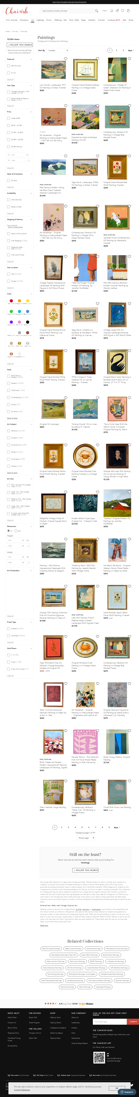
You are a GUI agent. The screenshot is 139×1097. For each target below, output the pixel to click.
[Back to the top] (133, 1082)
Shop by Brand (55, 1023)
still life (79, 909)
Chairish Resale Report (80, 1043)
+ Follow (20, 45)
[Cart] (128, 11)
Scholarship (76, 1038)
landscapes (96, 909)
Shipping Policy (13, 1033)
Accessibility (12, 1046)
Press (73, 1033)
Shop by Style (55, 1017)
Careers (74, 1028)
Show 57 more (12, 418)
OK (117, 1088)
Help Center (12, 1017)
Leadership (76, 1023)
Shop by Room (55, 1038)
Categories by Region (58, 1028)
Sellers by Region (56, 1033)
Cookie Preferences (22, 1089)
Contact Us (12, 1023)
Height (10, 535)
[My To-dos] (112, 11)
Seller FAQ (33, 1038)
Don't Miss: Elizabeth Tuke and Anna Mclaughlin (69, 2)
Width (9, 552)
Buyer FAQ (33, 1017)
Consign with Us (35, 1033)
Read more (44, 925)
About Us (75, 1017)
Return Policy (12, 1028)
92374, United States (15, 227)
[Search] (96, 11)
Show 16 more (12, 473)
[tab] (19, 65)
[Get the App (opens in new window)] (99, 1057)
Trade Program (34, 1023)
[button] (122, 11)
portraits (86, 909)
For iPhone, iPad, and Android (103, 1047)
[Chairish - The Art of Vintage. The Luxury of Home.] (17, 11)
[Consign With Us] (117, 11)
